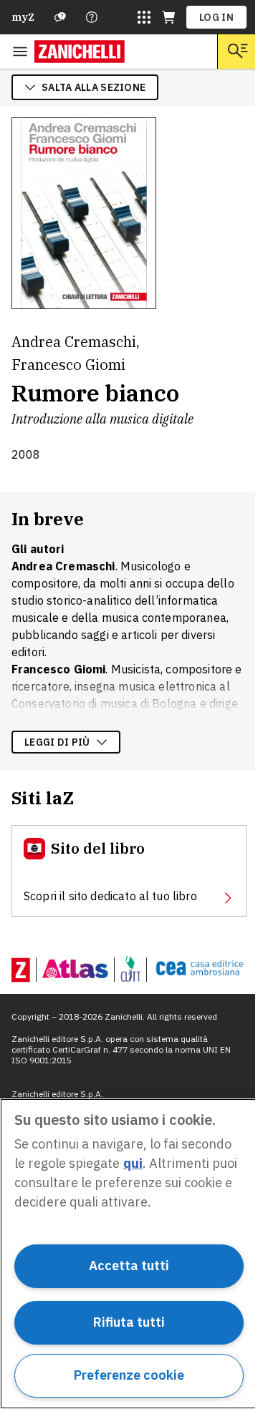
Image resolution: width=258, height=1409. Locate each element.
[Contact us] (92, 17)
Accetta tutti (129, 1265)
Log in (216, 17)
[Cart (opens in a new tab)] (168, 17)
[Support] (60, 17)
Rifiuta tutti (129, 1322)
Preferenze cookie (129, 1375)
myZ (22, 17)
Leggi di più (57, 742)
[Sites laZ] (144, 17)
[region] (129, 1253)
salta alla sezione (93, 87)
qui (133, 1163)
